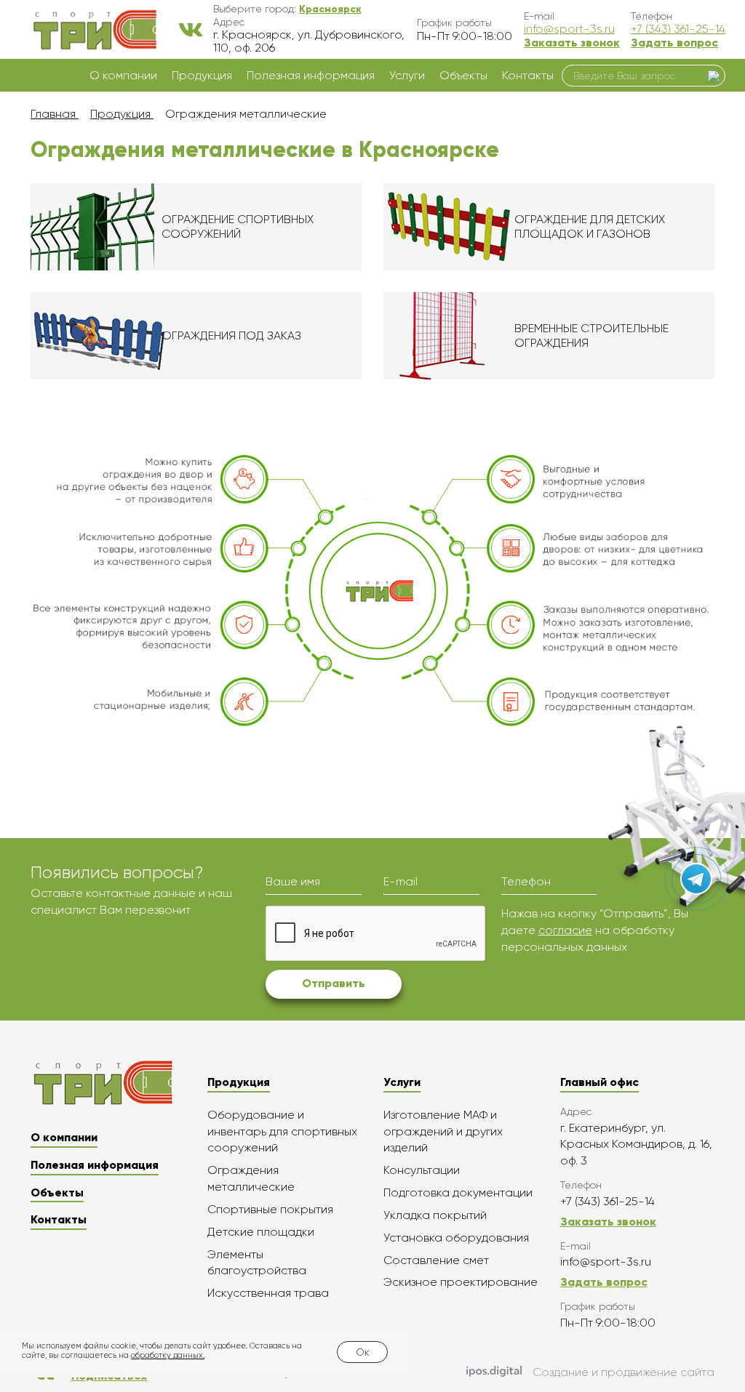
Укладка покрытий (435, 1215)
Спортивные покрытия (270, 1209)
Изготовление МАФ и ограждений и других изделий (443, 1131)
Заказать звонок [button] (572, 42)
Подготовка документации (458, 1192)
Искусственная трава (268, 1293)
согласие (565, 930)
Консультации (421, 1170)
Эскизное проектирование (460, 1282)
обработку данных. (167, 1355)
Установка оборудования (456, 1237)
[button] (330, 9)
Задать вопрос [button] (674, 42)
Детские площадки (260, 1232)
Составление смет (436, 1260)
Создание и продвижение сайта (623, 1372)
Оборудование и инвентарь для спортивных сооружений (282, 1131)
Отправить (333, 983)
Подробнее (196, 226)
